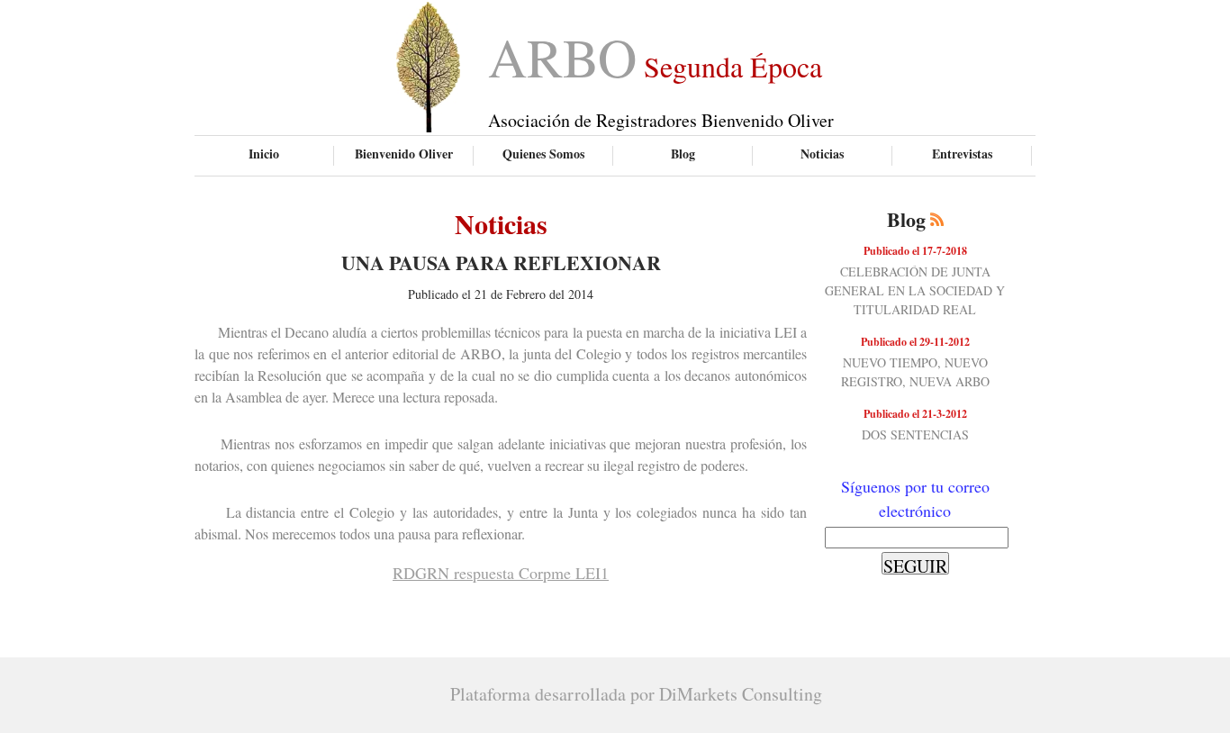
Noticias (822, 153)
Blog (683, 153)
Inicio (264, 153)
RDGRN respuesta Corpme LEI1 (501, 573)
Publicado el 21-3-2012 (915, 413)
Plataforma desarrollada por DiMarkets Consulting (636, 694)
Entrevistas (962, 153)
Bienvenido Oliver (404, 153)
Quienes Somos (543, 153)
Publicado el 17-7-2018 (915, 250)
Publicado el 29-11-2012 (915, 341)
